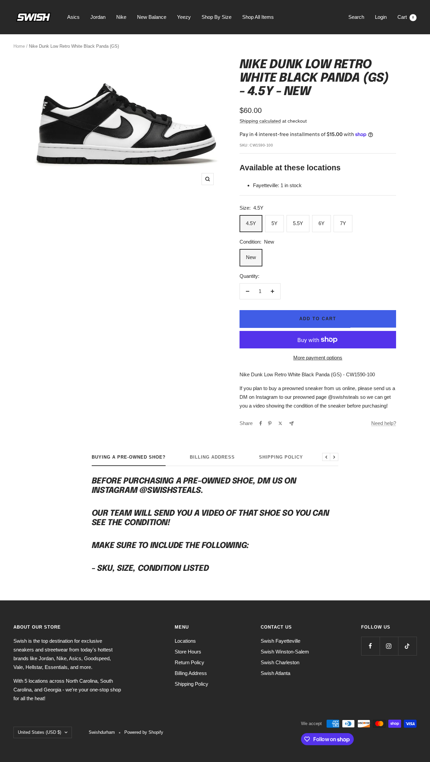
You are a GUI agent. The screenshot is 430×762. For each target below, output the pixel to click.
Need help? (383, 423)
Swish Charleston (280, 662)
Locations (185, 641)
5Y (274, 223)
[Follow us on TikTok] (407, 646)
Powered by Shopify (143, 732)
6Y (321, 223)
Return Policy (189, 662)
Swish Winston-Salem (285, 651)
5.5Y (298, 223)
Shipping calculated (260, 121)
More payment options (317, 358)
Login (381, 17)
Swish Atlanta (275, 673)
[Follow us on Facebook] (370, 646)
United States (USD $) (39, 732)
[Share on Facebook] (260, 423)
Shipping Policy (281, 457)
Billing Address (212, 457)
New (251, 257)
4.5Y (251, 223)
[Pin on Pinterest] (269, 423)
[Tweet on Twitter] (280, 423)
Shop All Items (258, 17)
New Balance (151, 17)
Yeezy (184, 17)
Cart (405, 17)
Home (19, 46)
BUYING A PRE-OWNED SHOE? (129, 457)
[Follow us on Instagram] (389, 646)
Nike (121, 17)
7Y (343, 223)
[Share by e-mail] (291, 423)
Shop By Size (216, 17)
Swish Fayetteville (280, 641)
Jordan (97, 17)
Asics (73, 17)
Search (356, 17)
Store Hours (188, 651)
